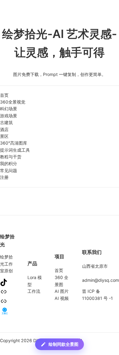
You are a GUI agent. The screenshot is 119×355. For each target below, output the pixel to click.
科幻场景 (8, 108)
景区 (4, 136)
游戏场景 (8, 115)
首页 (4, 95)
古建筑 (6, 122)
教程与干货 (10, 156)
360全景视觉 (12, 101)
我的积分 (8, 163)
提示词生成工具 (15, 150)
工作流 (33, 291)
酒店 (4, 129)
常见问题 (8, 170)
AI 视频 (62, 298)
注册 (4, 177)
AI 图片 (62, 291)
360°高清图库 (13, 142)
